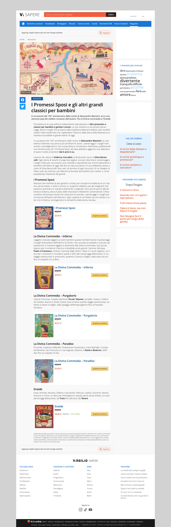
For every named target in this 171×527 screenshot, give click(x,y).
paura (133, 95)
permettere (125, 88)
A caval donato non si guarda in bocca (134, 496)
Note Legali (41, 525)
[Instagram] (80, 509)
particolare (131, 91)
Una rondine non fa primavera (134, 477)
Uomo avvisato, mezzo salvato (134, 474)
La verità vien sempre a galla (133, 470)
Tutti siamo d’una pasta (133, 203)
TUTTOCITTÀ (101, 521)
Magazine (134, 23)
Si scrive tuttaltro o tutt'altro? (131, 166)
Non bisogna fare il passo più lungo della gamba (132, 218)
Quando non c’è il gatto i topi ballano (133, 196)
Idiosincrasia (25, 477)
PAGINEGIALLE (59, 521)
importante (130, 71)
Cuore (89, 488)
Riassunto (57, 485)
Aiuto (77, 525)
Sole (89, 474)
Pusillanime (25, 481)
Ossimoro (24, 470)
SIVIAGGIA (114, 521)
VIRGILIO (51, 521)
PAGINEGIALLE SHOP (71, 521)
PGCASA (82, 521)
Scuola (94, 23)
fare (138, 91)
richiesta (139, 71)
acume (136, 87)
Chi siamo (34, 525)
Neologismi (62, 23)
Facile (55, 474)
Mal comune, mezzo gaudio (133, 485)
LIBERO (44, 521)
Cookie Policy (56, 525)
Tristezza (57, 495)
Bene (89, 495)
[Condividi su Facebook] (22, 100)
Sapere (32, 14)
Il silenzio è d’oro (129, 190)
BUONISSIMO (131, 521)
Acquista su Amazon (100, 216)
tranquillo (126, 84)
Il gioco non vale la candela (132, 488)
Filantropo (24, 474)
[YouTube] (90, 509)
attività (123, 74)
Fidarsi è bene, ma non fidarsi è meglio (133, 209)
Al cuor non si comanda (131, 492)
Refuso (23, 485)
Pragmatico (58, 477)
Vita (88, 470)
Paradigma (58, 488)
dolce (123, 77)
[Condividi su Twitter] (22, 106)
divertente (130, 81)
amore (125, 94)
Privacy (48, 525)
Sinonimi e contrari (35, 23)
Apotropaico (25, 495)
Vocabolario (50, 23)
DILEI (108, 521)
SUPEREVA (139, 521)
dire (122, 70)
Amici (89, 492)
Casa (89, 477)
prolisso (131, 77)
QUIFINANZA (122, 521)
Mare (89, 481)
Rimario (72, 23)
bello (144, 91)
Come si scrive (84, 23)
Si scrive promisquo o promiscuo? (132, 158)
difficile (137, 84)
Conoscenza (58, 481)
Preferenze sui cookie (67, 525)
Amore (90, 485)
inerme (123, 91)
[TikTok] (85, 509)
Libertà (56, 470)
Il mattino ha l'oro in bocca (132, 481)
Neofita (23, 488)
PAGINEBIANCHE (91, 521)
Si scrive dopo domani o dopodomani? (133, 150)
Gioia (55, 492)
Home (23, 24)
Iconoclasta (25, 492)
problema (134, 74)
